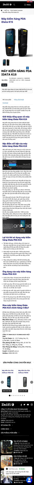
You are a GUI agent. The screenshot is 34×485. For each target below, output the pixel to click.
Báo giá (4, 85)
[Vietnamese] (28, 1)
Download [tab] (5, 103)
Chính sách (5, 429)
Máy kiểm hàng (8, 319)
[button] (14, 4)
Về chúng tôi (5, 425)
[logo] (7, 6)
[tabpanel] (17, 230)
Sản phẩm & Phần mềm (9, 433)
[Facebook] (27, 68)
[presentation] (2, 382)
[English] (31, 1)
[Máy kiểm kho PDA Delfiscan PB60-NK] (8, 381)
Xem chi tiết (7, 390)
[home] (1, 10)
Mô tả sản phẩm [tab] (7, 99)
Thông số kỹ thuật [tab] (19, 99)
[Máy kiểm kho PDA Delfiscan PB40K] (25, 381)
